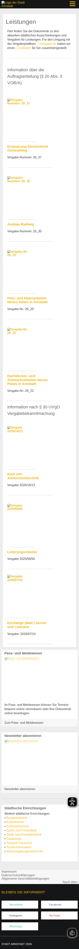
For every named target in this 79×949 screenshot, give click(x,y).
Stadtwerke (14, 838)
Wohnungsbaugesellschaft (24, 851)
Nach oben (70, 882)
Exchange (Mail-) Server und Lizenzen (26, 625)
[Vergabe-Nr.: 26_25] (21, 270)
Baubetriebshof (16, 817)
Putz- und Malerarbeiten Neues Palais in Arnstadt (27, 300)
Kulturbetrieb (15, 822)
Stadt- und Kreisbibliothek (23, 834)
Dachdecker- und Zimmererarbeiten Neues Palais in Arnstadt (27, 380)
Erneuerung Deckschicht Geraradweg (27, 148)
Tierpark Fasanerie (19, 843)
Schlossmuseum (17, 826)
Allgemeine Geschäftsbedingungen (25, 878)
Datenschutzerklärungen (18, 875)
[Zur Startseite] (13, 4)
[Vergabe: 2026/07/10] (21, 595)
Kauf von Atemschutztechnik (23, 476)
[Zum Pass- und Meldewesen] (39, 678)
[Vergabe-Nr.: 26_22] (21, 348)
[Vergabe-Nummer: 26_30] (21, 196)
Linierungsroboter (22, 552)
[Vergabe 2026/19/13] (21, 446)
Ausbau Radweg (20, 224)
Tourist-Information (18, 847)
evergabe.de (47, 43)
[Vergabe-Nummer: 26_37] (21, 118)
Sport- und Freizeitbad (21, 830)
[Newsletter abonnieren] (39, 760)
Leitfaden (25, 48)
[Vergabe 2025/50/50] (21, 524)
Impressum (9, 871)
